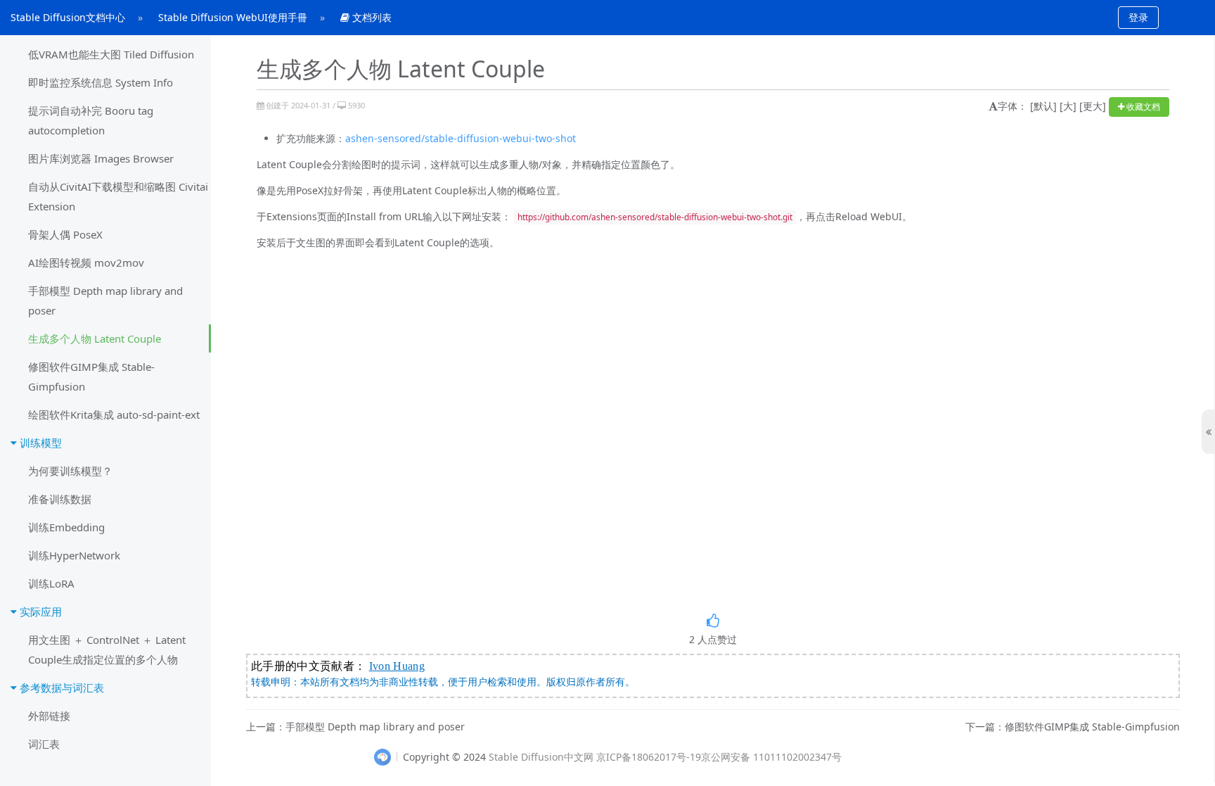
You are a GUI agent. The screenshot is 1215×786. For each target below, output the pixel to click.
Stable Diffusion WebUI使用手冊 (232, 17)
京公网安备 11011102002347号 (771, 756)
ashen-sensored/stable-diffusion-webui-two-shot (460, 138)
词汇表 (44, 744)
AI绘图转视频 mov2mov (86, 262)
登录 (1138, 17)
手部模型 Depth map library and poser (105, 300)
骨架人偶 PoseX (65, 234)
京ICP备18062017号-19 (648, 756)
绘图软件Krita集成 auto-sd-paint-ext (114, 414)
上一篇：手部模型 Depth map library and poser (355, 727)
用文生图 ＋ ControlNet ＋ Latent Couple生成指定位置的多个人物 (107, 649)
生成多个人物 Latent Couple (94, 338)
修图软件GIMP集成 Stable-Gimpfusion (91, 376)
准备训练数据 (59, 499)
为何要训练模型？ (70, 471)
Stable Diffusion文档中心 (68, 17)
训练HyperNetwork (74, 555)
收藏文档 (1142, 107)
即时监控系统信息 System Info (100, 82)
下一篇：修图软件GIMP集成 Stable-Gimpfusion (1072, 727)
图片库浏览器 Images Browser (101, 158)
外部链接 (49, 716)
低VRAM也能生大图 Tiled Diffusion (111, 54)
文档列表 (370, 17)
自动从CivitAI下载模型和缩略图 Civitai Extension (118, 196)
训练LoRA (51, 583)
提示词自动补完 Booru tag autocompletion (90, 120)
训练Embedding (66, 527)
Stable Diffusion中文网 (541, 756)
